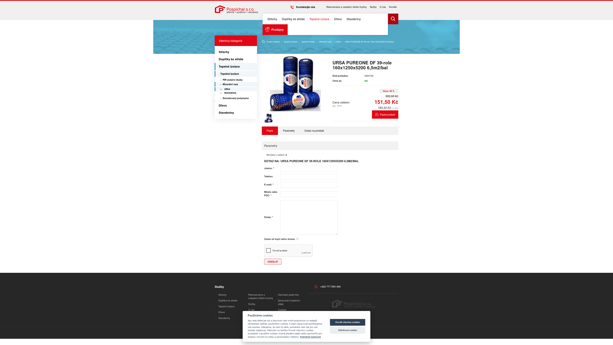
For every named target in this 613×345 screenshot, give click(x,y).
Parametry (289, 130)
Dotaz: (268, 217)
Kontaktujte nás (305, 7)
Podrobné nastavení (310, 337)
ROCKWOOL (230, 92)
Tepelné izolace (319, 19)
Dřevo (338, 19)
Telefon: (268, 176)
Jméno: (269, 168)
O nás (383, 6)
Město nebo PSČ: (270, 193)
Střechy (272, 19)
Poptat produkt (387, 114)
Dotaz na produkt (314, 130)
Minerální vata (325, 41)
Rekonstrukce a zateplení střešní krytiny (346, 6)
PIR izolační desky (233, 79)
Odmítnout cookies (347, 330)
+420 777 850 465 (330, 286)
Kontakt (393, 6)
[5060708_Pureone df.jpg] (295, 82)
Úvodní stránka (273, 41)
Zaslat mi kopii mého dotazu (279, 239)
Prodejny (277, 29)
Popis (270, 130)
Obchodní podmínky (288, 294)
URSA (338, 41)
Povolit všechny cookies (347, 322)
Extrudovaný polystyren (236, 98)
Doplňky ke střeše (293, 19)
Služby (373, 6)
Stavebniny (354, 19)
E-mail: (269, 184)
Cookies (282, 309)
